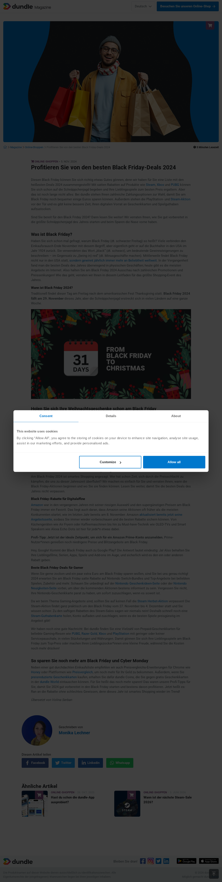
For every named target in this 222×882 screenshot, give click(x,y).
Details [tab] (111, 416)
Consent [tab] (45, 416)
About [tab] (176, 416)
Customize (108, 462)
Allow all (174, 462)
